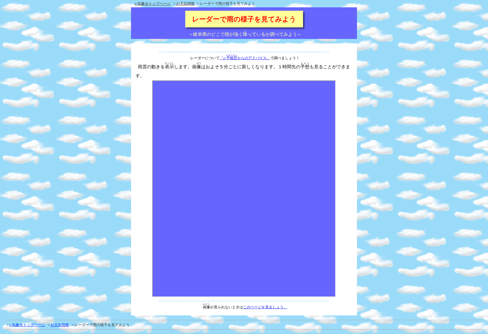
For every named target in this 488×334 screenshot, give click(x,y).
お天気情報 (185, 3)
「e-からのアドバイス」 (245, 58)
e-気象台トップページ (153, 3)
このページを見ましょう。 (265, 307)
